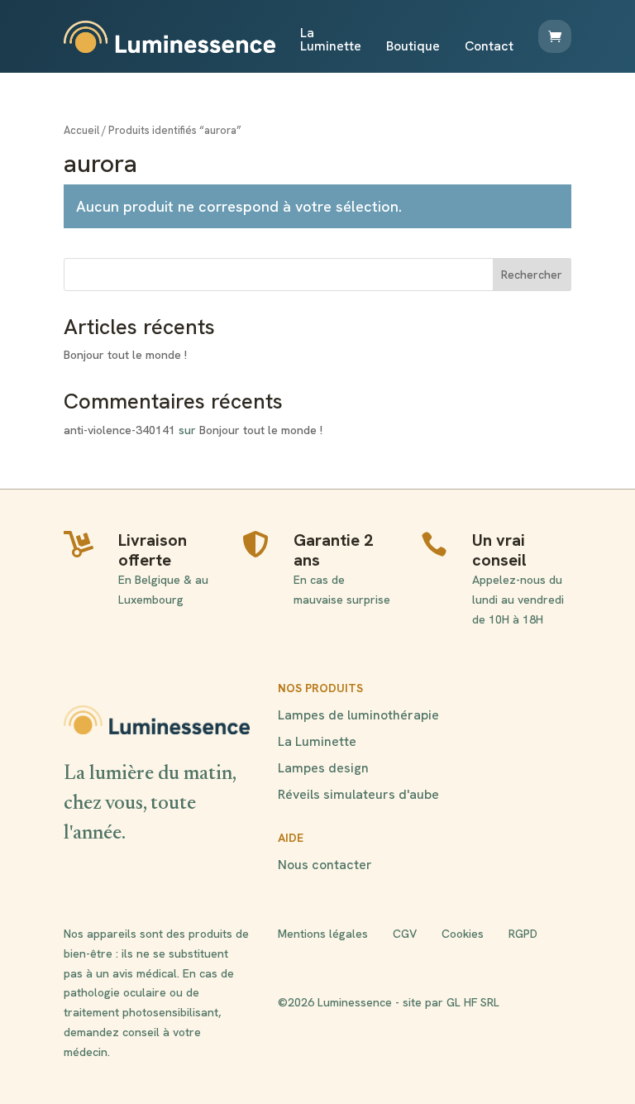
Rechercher (531, 274)
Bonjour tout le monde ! (125, 354)
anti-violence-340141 (119, 430)
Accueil (81, 130)
